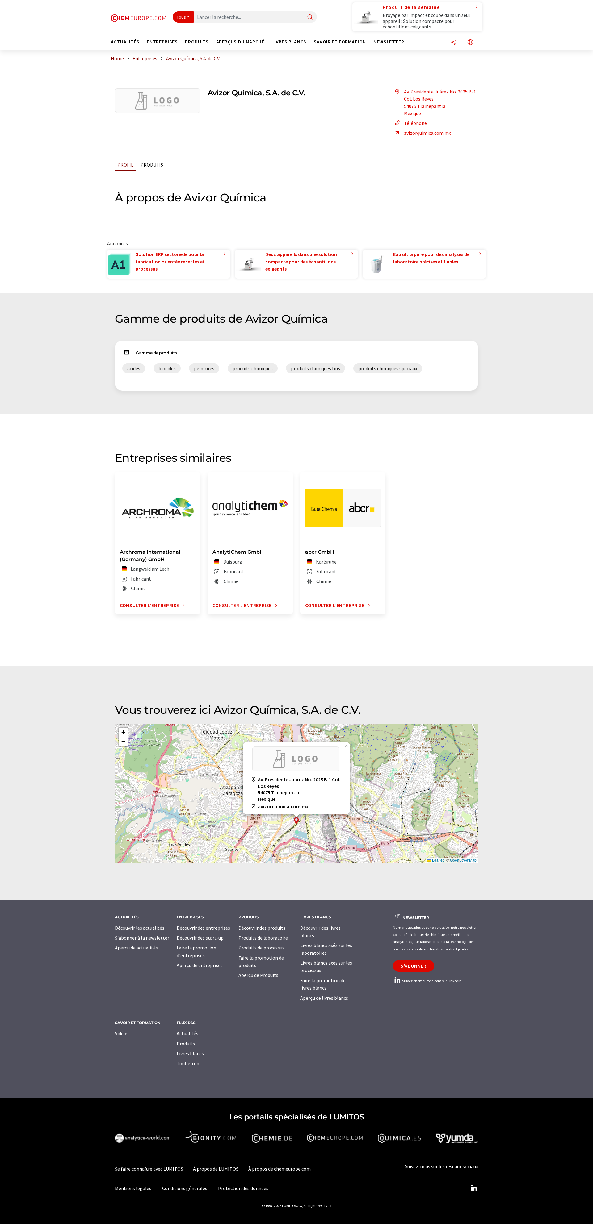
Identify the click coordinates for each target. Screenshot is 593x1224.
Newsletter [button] (388, 42)
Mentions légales (133, 1188)
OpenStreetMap (463, 859)
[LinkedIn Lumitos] (473, 1188)
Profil (125, 165)
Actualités (187, 1033)
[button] (296, 820)
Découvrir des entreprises (203, 928)
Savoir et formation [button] (340, 42)
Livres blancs (190, 1053)
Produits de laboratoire (263, 938)
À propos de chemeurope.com (279, 1169)
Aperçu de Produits (258, 975)
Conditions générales (184, 1188)
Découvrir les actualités (139, 928)
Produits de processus (261, 948)
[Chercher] (310, 17)
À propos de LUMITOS (215, 1169)
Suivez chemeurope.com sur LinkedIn (431, 980)
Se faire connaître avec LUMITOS (149, 1169)
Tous (181, 17)
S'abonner (414, 966)
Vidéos (121, 1033)
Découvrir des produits (261, 928)
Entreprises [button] (162, 42)
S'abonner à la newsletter (142, 938)
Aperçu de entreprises (200, 965)
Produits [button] (196, 42)
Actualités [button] (125, 42)
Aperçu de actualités (136, 948)
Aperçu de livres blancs (324, 998)
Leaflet (437, 859)
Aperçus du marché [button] (240, 42)
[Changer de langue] (470, 42)
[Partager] (453, 42)
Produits (152, 165)
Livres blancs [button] (288, 42)
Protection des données (243, 1188)
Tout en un (188, 1063)
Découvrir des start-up (200, 938)
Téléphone (415, 123)
